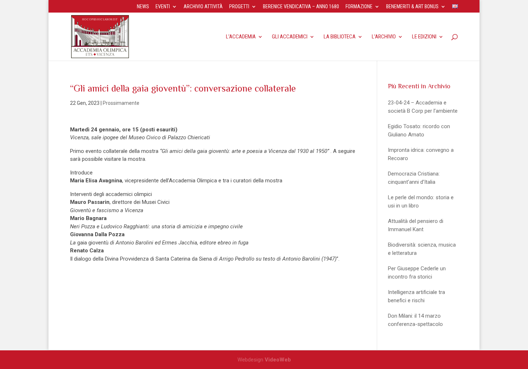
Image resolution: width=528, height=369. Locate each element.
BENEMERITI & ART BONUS (412, 6)
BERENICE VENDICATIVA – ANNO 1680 (301, 6)
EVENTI (163, 6)
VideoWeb (278, 359)
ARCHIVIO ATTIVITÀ (203, 6)
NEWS (143, 6)
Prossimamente (121, 103)
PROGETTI (239, 6)
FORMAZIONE (359, 6)
